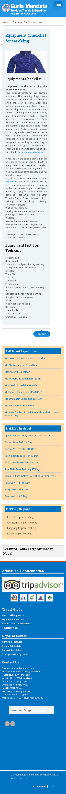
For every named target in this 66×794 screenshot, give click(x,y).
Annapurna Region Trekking (22, 522)
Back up (42, 334)
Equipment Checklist (13, 619)
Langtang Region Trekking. (21, 528)
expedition (11, 181)
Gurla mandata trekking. (30, 151)
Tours (53, 786)
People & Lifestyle (11, 645)
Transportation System (14, 654)
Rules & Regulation (12, 650)
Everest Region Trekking (20, 517)
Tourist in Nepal (10, 627)
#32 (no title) (39, 786)
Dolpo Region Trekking (19, 533)
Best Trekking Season (13, 615)
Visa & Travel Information (16, 623)
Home (5, 22)
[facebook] (7, 723)
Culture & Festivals (12, 641)
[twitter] (12, 723)
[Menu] (58, 5)
